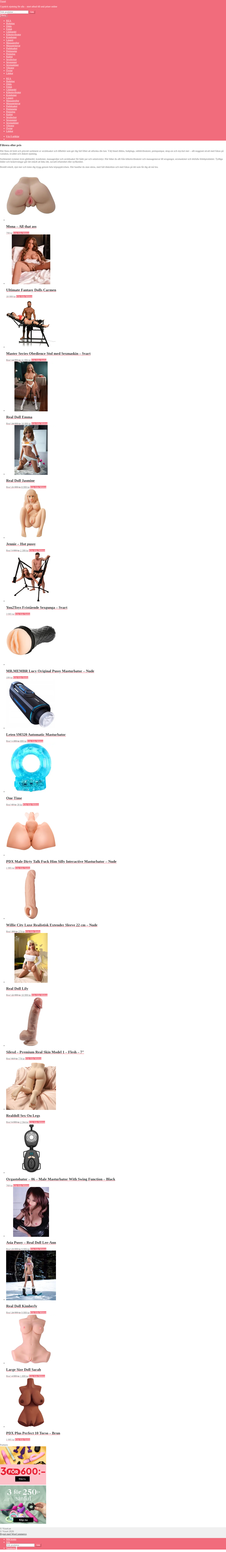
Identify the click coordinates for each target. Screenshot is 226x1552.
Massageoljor (12, 43)
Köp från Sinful (38, 360)
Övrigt (9, 70)
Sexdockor (11, 59)
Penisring (10, 54)
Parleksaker (11, 48)
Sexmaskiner (12, 65)
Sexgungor (11, 62)
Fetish (9, 29)
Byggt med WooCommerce (13, 1534)
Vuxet (3, 1)
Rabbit (9, 56)
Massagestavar (13, 45)
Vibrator (10, 67)
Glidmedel (11, 31)
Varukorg (11, 1548)
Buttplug (10, 23)
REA (8, 20)
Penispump (11, 51)
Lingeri (9, 40)
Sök (32, 12)
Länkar (9, 73)
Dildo (9, 26)
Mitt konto (11, 1539)
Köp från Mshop (21, 233)
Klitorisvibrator (13, 34)
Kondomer (11, 37)
